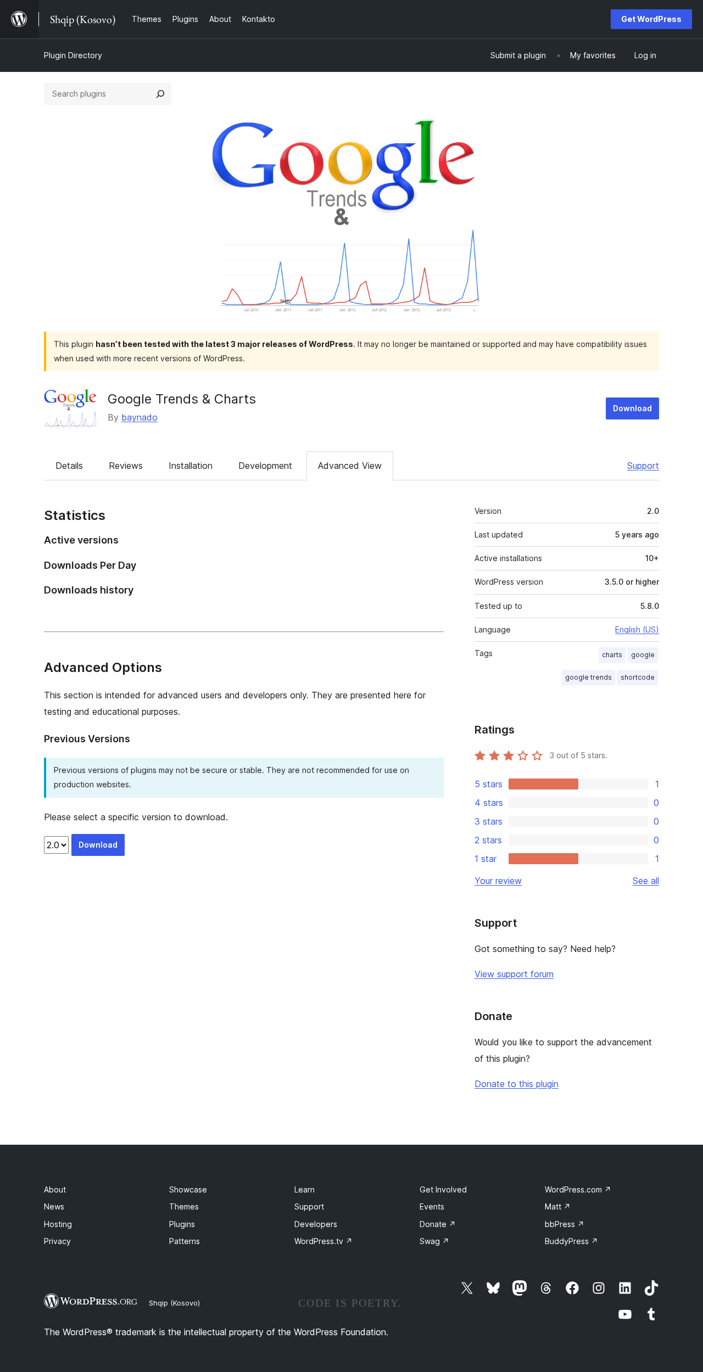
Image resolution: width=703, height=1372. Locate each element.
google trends (588, 677)
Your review (498, 880)
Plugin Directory (73, 55)
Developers (315, 1224)
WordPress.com (578, 1189)
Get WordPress (651, 19)
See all (646, 880)
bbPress (564, 1224)
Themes (184, 1206)
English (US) (637, 629)
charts (612, 655)
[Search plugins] (160, 94)
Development (265, 465)
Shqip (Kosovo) (174, 1302)
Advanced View (350, 465)
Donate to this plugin (517, 1083)
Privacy (57, 1241)
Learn (304, 1189)
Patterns (184, 1241)
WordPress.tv (323, 1241)
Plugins (182, 1224)
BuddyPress (571, 1241)
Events (432, 1206)
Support (643, 465)
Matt (558, 1206)
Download (632, 408)
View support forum (514, 973)
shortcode (638, 677)
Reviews (126, 465)
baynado (139, 417)
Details (69, 465)
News (54, 1206)
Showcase (188, 1189)
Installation (191, 465)
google (643, 655)
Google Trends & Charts (182, 399)
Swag (434, 1241)
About (55, 1189)
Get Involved (443, 1189)
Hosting (58, 1224)
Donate (438, 1224)
